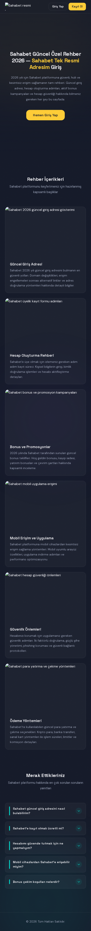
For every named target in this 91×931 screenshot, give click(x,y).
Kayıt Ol (77, 6)
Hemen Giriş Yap (45, 115)
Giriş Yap (58, 6)
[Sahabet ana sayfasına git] (22, 7)
